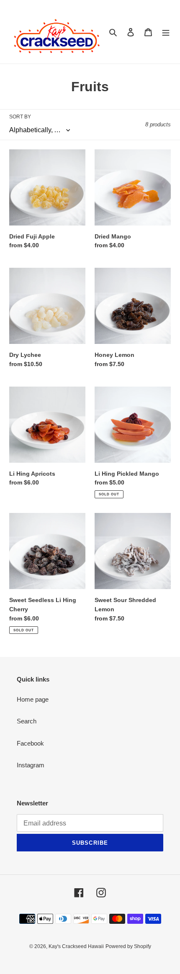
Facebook (30, 743)
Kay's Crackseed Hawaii (76, 946)
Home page (33, 699)
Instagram (30, 765)
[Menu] (166, 32)
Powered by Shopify (128, 946)
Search (26, 721)
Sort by (20, 117)
